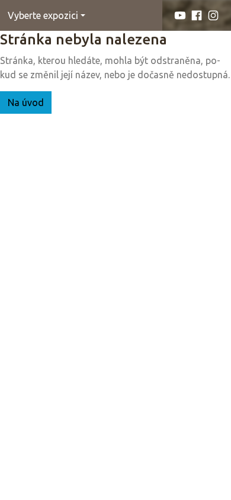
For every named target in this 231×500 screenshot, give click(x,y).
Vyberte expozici (43, 15)
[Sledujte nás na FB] (196, 15)
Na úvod (26, 102)
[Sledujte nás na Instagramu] (213, 15)
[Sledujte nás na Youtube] (180, 15)
